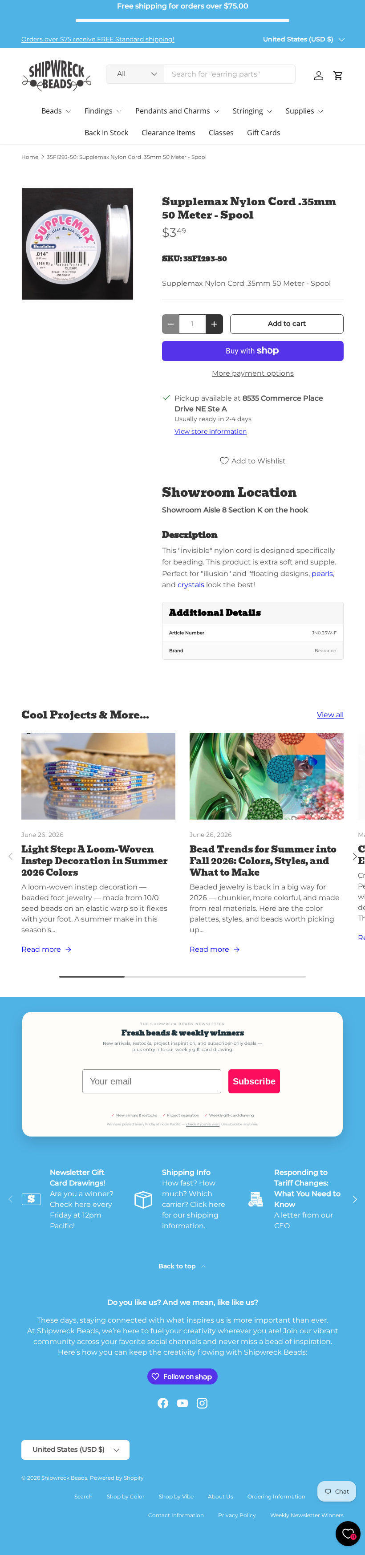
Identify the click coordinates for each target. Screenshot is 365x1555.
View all (330, 715)
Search (83, 1496)
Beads (51, 111)
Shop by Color (126, 1496)
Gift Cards (263, 133)
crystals (191, 585)
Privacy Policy (237, 1515)
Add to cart (287, 324)
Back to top (178, 1266)
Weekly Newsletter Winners (307, 1515)
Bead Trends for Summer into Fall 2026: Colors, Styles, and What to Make (263, 861)
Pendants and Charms (172, 111)
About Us (220, 1496)
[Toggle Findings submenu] (119, 111)
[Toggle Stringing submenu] (269, 111)
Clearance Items (168, 133)
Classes (221, 133)
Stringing (248, 111)
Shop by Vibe (176, 1496)
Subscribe (254, 1081)
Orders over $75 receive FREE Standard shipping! (97, 39)
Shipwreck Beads (64, 1477)
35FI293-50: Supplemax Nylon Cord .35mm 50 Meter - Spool (127, 157)
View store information (210, 431)
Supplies (300, 111)
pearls (322, 573)
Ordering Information (276, 1496)
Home (29, 157)
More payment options (253, 373)
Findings (99, 111)
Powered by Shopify (117, 1477)
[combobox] (200, 74)
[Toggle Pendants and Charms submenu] (216, 111)
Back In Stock (106, 133)
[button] (338, 75)
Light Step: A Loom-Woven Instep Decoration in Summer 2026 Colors (94, 861)
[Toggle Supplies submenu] (320, 111)
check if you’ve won (202, 1124)
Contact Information (176, 1515)
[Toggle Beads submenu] (68, 111)
